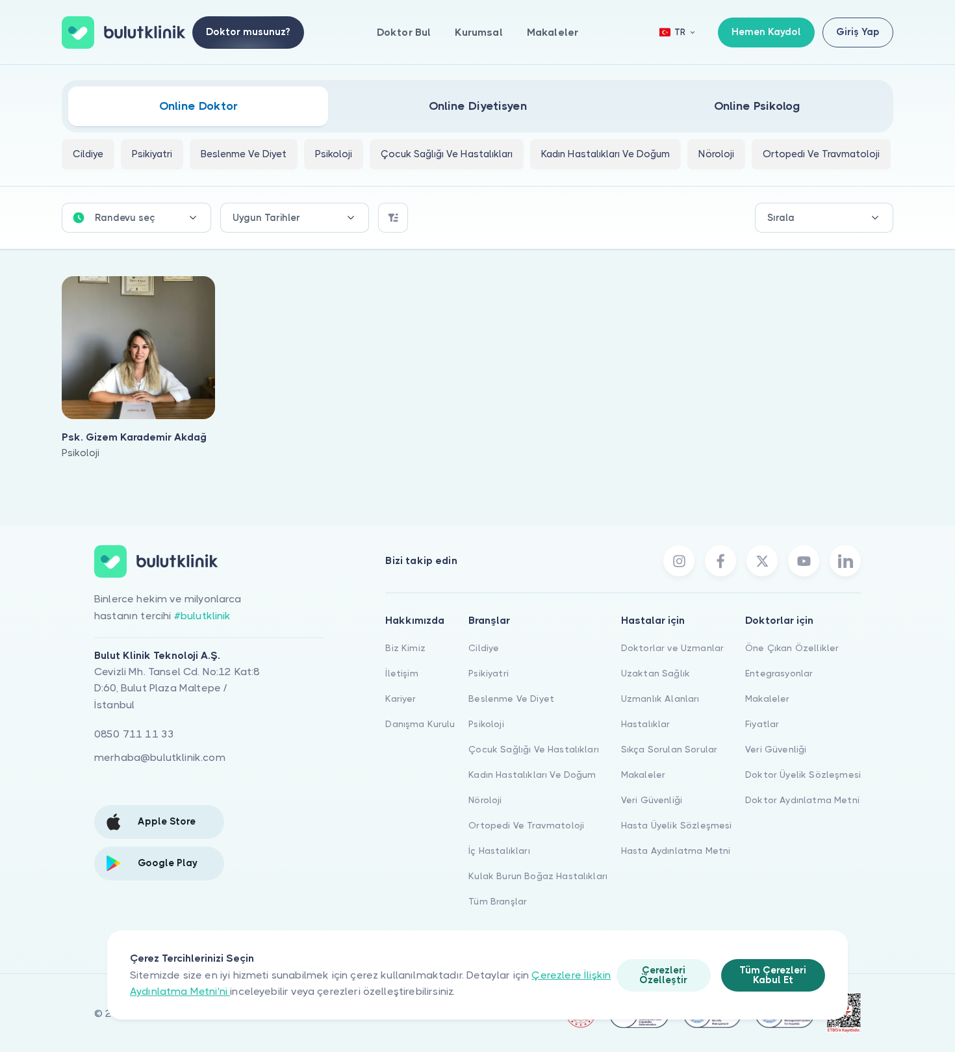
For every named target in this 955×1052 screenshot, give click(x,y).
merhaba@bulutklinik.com (159, 757)
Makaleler (552, 32)
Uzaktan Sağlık (655, 673)
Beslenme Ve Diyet (511, 698)
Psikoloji (485, 724)
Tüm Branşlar (497, 901)
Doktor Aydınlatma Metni (802, 800)
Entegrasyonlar (779, 673)
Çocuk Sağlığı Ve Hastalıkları (533, 749)
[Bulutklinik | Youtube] (803, 560)
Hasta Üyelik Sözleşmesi (676, 825)
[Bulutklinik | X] (762, 560)
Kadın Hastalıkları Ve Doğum (532, 774)
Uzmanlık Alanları (660, 698)
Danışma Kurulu (420, 724)
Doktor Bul (404, 32)
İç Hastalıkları (498, 850)
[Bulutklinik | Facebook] (720, 560)
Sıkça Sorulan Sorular (669, 749)
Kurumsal (478, 32)
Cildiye (483, 648)
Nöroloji (485, 800)
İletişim (401, 673)
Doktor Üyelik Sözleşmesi (803, 774)
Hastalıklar (645, 724)
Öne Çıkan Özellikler (792, 648)
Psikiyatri (488, 673)
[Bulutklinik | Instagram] (678, 560)
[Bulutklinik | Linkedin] (845, 560)
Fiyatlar (762, 724)
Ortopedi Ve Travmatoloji (526, 825)
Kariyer (400, 698)
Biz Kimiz (405, 648)
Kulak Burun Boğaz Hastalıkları (537, 876)
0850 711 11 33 (134, 734)
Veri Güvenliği (651, 800)
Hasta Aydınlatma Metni (676, 850)
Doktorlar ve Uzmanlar (672, 648)
